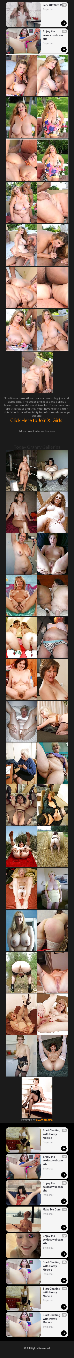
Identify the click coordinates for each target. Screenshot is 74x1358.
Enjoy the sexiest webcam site (53, 35)
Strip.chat (48, 9)
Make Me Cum (52, 1209)
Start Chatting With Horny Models (52, 1134)
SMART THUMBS (44, 1120)
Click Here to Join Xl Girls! (37, 420)
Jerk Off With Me (53, 5)
